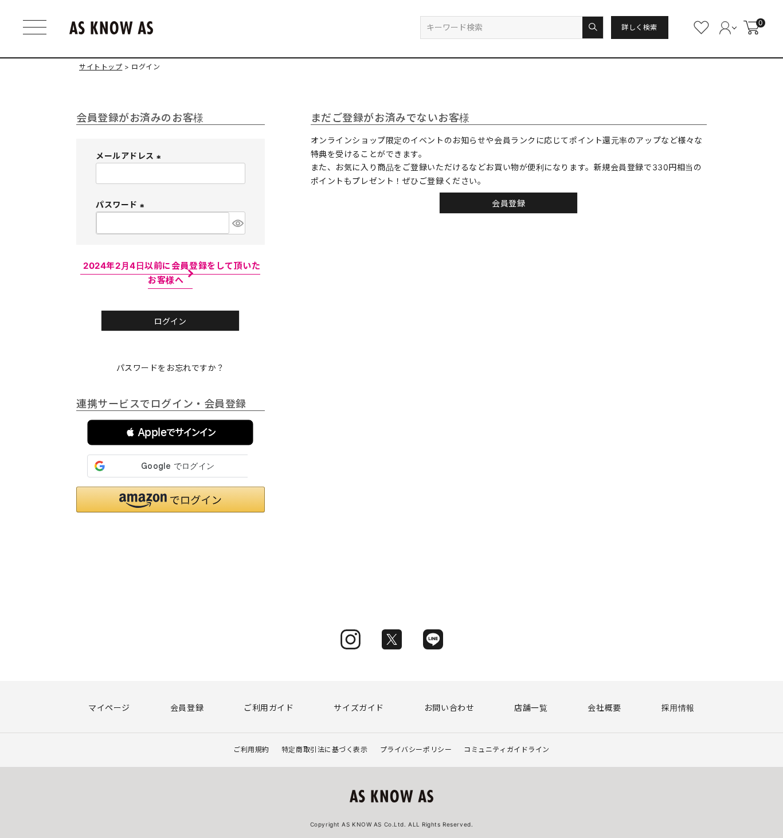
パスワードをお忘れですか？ (170, 368)
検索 (592, 27)
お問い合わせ (449, 707)
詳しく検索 (639, 27)
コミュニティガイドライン (507, 749)
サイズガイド (358, 707)
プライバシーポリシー (416, 749)
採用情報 (678, 707)
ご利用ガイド (268, 707)
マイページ (109, 707)
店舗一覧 (530, 707)
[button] (170, 432)
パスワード (121, 204)
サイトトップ (100, 66)
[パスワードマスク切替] (237, 223)
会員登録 (186, 707)
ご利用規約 (251, 749)
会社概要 (604, 707)
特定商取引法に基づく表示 (324, 749)
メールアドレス (130, 155)
